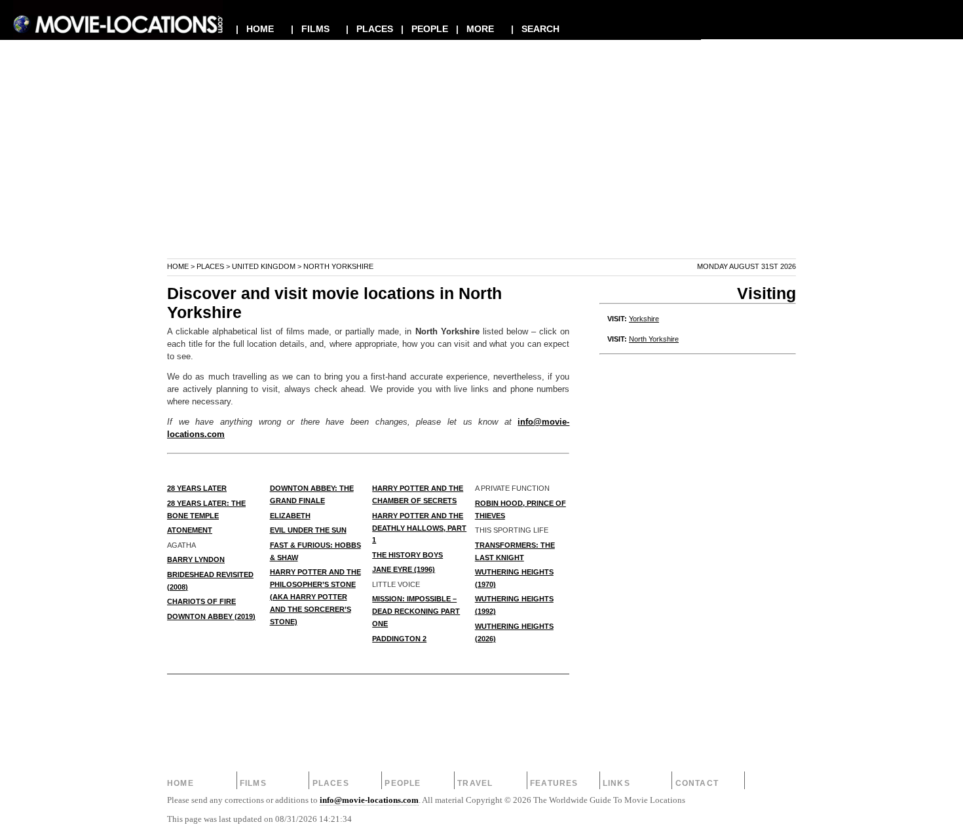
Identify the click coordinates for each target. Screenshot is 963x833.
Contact (697, 783)
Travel (475, 783)
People (403, 783)
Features (554, 783)
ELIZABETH (290, 516)
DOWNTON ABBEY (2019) (211, 616)
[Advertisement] (481, 166)
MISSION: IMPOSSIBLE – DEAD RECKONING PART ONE (416, 611)
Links (616, 783)
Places (210, 266)
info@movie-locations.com (369, 800)
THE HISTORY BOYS (407, 555)
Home (178, 266)
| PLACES (369, 29)
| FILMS (310, 29)
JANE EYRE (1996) (403, 569)
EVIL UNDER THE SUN (308, 530)
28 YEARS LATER (197, 488)
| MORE (475, 29)
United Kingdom (263, 266)
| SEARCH (535, 29)
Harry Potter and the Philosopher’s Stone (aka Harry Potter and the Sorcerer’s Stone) (315, 597)
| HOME (255, 29)
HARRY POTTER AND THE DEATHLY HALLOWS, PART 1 (419, 528)
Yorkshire (644, 319)
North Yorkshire (654, 339)
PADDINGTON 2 (399, 639)
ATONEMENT (189, 530)
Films (253, 783)
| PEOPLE (424, 29)
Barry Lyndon (196, 559)
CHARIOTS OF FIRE (201, 601)
